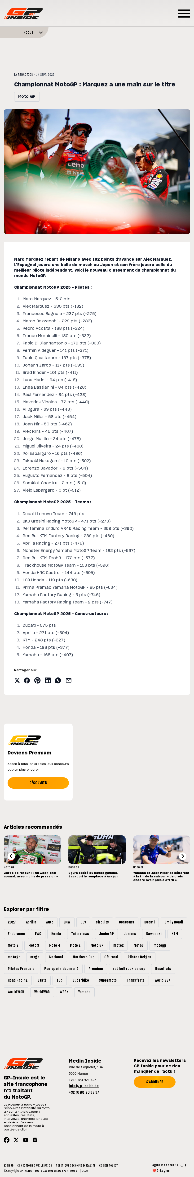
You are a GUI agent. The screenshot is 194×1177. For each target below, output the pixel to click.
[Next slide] (182, 856)
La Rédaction (23, 74)
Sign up (8, 1165)
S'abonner (154, 1082)
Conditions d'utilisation (34, 1165)
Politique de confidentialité (75, 1165)
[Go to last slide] (11, 856)
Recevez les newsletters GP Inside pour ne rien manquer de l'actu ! (160, 1066)
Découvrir (38, 783)
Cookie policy (108, 1165)
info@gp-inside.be (84, 1086)
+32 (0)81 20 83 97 (84, 1092)
